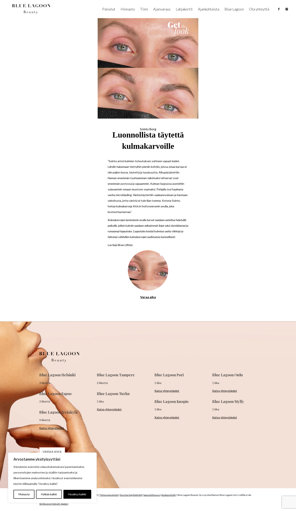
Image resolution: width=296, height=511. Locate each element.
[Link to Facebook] (279, 9)
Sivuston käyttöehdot (131, 495)
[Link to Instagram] (287, 9)
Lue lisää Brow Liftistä (120, 245)
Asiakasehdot (168, 495)
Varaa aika (148, 297)
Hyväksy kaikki (77, 494)
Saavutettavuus (151, 495)
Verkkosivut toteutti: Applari (53, 504)
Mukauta (24, 494)
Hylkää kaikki (49, 494)
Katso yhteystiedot (51, 428)
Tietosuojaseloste (108, 495)
